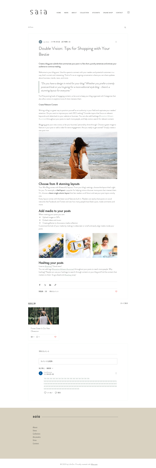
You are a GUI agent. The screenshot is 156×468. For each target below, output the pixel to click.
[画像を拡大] (51, 245)
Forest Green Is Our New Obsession (40, 330)
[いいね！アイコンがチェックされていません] (45, 392)
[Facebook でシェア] (40, 285)
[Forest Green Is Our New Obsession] (43, 315)
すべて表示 (124, 303)
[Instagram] (128, 12)
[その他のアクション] (116, 42)
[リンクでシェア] (55, 285)
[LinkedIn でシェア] (50, 285)
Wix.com (94, 464)
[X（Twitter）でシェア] (45, 285)
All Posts (30, 27)
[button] (125, 27)
